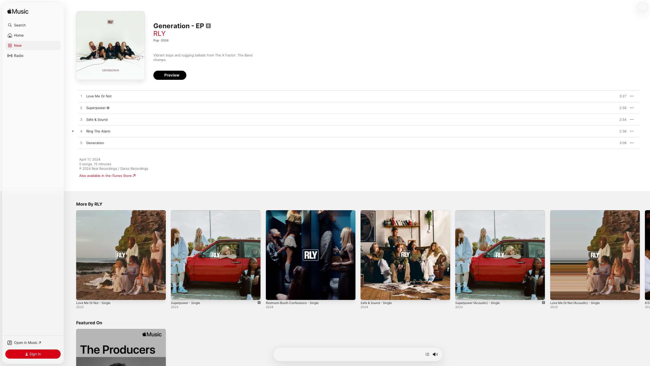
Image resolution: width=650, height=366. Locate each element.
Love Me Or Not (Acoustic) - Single (578, 212)
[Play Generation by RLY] (81, 143)
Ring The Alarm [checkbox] (98, 131)
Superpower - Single (187, 212)
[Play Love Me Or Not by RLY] (81, 96)
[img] (17, 11)
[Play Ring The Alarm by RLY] (81, 131)
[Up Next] (427, 354)
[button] (33, 25)
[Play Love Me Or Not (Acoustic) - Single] (556, 293)
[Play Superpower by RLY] (81, 108)
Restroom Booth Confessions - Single (296, 212)
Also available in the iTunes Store (105, 176)
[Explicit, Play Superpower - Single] (177, 293)
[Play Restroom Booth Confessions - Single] (272, 293)
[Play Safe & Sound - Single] (367, 293)
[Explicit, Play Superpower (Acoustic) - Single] (461, 293)
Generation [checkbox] (95, 143)
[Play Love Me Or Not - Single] (82, 293)
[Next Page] (644, 255)
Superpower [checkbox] (96, 108)
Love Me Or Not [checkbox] (99, 96)
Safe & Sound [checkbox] (97, 119)
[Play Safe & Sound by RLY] (81, 119)
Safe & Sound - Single (378, 212)
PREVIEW (620, 96)
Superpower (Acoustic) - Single (480, 212)
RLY (159, 33)
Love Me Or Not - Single (95, 212)
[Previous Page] (71, 255)
